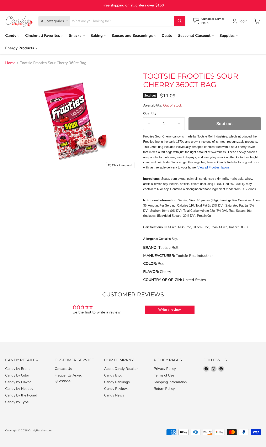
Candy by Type (17, 402)
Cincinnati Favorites (43, 35)
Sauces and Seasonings (133, 35)
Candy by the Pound (21, 395)
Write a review (169, 309)
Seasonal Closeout (195, 35)
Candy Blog (113, 375)
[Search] (179, 21)
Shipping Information (170, 382)
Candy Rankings (117, 382)
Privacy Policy (165, 368)
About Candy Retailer (121, 368)
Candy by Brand (18, 368)
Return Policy (164, 388)
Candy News (114, 395)
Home (10, 63)
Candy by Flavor (18, 382)
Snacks (76, 35)
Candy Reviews (116, 388)
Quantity (149, 113)
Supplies (227, 35)
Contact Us (63, 368)
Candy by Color (17, 375)
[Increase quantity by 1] (179, 123)
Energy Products (20, 48)
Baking (97, 35)
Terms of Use (164, 375)
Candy (11, 35)
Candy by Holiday (19, 388)
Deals (167, 35)
